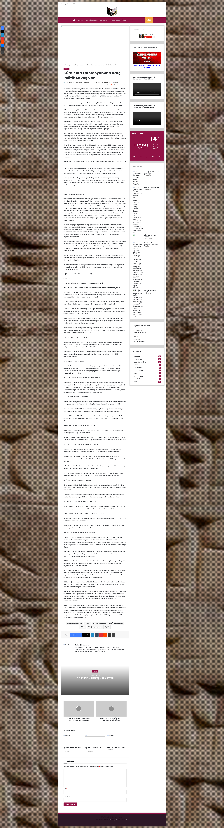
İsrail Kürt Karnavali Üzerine (116, 747)
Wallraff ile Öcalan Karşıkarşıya (150, 291)
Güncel (80, 65)
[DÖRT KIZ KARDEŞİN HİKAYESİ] (138, 237)
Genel (136, 373)
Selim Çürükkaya (84, 82)
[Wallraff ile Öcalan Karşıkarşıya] (138, 303)
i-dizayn (105, 820)
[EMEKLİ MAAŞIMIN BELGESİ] (138, 210)
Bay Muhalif (104, 20)
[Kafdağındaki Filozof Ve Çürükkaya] (138, 178)
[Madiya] (112, 12)
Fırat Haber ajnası (75, 623)
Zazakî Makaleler (92, 20)
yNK (107, 627)
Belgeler (137, 356)
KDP (88, 623)
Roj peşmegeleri (95, 627)
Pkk (83, 627)
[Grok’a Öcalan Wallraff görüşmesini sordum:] (138, 265)
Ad (65, 789)
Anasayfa (68, 65)
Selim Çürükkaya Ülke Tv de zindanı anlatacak (72, 748)
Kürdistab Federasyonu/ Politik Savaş (108, 623)
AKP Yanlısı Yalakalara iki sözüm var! (93, 748)
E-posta (67, 796)
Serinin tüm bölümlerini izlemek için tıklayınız (147, 66)
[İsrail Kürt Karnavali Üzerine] (117, 740)
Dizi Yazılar (138, 359)
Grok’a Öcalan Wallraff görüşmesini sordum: (151, 244)
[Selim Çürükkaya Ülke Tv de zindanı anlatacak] (73, 740)
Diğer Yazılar (138, 370)
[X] (80, 654)
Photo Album (115, 20)
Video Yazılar (139, 376)
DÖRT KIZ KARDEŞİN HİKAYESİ (95, 678)
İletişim (124, 20)
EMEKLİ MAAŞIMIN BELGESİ (152, 188)
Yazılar (80, 20)
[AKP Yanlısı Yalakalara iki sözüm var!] (95, 740)
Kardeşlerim (138, 379)
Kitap (136, 365)
